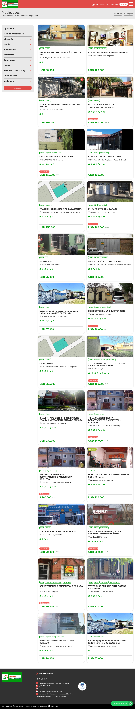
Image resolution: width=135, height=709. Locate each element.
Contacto (124, 4)
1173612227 (43, 688)
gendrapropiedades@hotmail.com (50, 691)
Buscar (19, 88)
